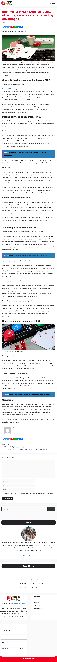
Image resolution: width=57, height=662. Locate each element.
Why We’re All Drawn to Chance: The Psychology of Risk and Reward (26, 449)
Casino (6, 444)
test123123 (22, 572)
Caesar (25, 31)
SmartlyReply (30, 658)
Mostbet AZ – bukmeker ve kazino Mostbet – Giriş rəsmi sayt (35, 583)
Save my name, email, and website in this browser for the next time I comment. (29, 493)
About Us (36, 602)
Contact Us (37, 605)
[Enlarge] (34, 528)
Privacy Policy (38, 608)
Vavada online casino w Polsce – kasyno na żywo (32, 587)
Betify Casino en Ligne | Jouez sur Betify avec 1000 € (33, 579)
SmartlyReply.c (27, 555)
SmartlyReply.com (21, 3)
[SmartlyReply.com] (6, 3)
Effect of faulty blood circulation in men (16, 447)
